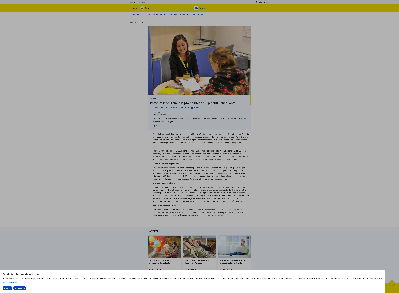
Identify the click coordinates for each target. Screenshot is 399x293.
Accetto (7, 288)
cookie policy (377, 278)
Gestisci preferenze (10, 282)
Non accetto (20, 288)
